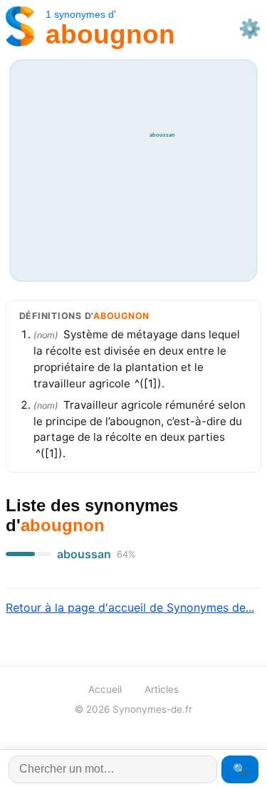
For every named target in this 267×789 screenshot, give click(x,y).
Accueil (105, 689)
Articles (162, 689)
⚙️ (250, 28)
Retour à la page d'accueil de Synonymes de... (130, 607)
